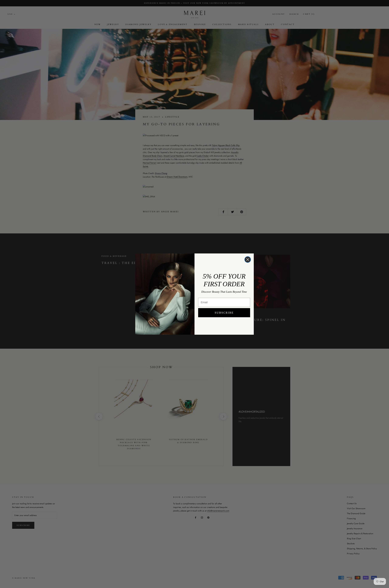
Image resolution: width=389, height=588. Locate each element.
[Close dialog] (248, 259)
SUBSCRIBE (224, 312)
